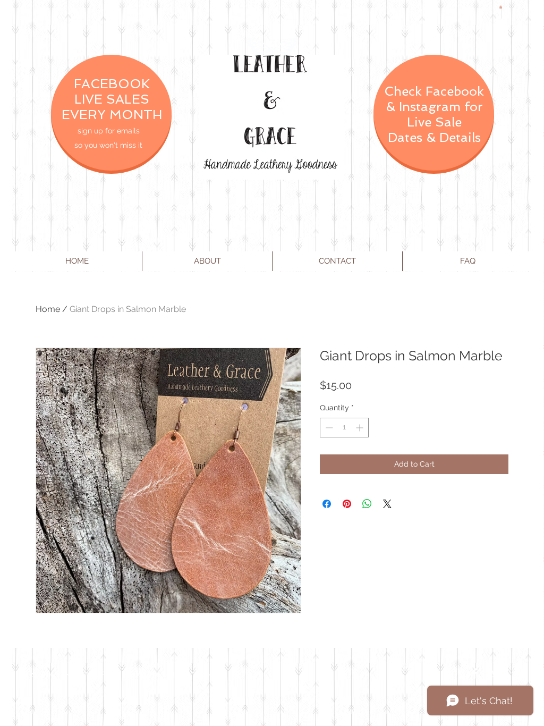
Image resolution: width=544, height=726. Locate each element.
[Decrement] (328, 427)
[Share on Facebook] (326, 503)
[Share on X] (387, 503)
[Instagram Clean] (517, 673)
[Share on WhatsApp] (367, 503)
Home (48, 309)
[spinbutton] (344, 427)
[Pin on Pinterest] (347, 503)
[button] (500, 7)
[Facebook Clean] (475, 673)
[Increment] (360, 427)
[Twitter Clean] (496, 673)
